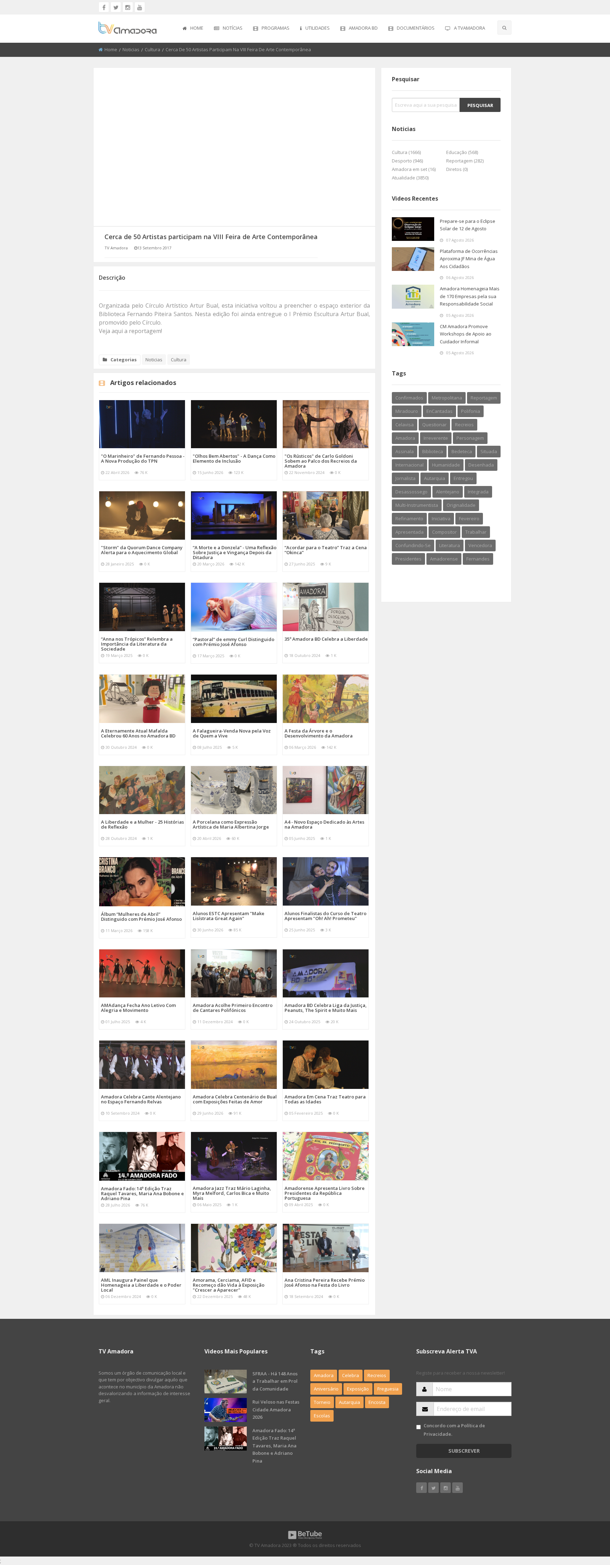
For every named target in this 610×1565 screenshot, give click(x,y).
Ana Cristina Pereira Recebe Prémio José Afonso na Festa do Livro (325, 1282)
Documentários (416, 28)
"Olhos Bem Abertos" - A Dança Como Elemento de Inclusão (234, 458)
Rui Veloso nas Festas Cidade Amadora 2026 (275, 1409)
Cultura (152, 49)
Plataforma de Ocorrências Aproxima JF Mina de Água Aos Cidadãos (469, 258)
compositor (444, 532)
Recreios (464, 424)
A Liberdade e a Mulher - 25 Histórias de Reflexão (142, 824)
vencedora (480, 545)
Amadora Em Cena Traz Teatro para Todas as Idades (325, 1099)
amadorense (444, 559)
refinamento (409, 518)
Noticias (130, 49)
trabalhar (475, 532)
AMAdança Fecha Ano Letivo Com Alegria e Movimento (138, 1007)
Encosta (377, 1402)
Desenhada (481, 465)
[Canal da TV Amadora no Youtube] (139, 7)
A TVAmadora (469, 28)
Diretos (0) (457, 169)
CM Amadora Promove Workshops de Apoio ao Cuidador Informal (465, 334)
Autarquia (349, 1402)
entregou (463, 478)
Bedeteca (461, 451)
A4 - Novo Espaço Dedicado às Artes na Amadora (324, 824)
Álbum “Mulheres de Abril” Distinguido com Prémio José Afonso (141, 916)
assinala (404, 451)
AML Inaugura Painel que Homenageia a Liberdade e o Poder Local (141, 1285)
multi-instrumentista (416, 505)
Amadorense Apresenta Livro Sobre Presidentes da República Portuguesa (325, 1193)
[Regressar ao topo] (587, 1521)
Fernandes (478, 559)
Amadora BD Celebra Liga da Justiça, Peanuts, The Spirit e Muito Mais (326, 1007)
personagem (470, 438)
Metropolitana (447, 398)
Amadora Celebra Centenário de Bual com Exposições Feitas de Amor (235, 1099)
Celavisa (404, 424)
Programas (275, 28)
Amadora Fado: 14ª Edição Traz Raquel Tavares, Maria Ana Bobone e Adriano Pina (142, 1193)
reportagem (484, 398)
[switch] (418, 1427)
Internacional (409, 465)
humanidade (446, 465)
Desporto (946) (407, 161)
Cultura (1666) (406, 152)
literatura (449, 545)
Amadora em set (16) (414, 169)
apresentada (409, 532)
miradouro (406, 411)
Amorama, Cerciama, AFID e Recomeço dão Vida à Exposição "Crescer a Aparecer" (228, 1285)
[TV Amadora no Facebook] (103, 7)
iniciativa (441, 518)
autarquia (434, 478)
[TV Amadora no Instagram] (127, 7)
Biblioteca (432, 451)
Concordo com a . (454, 1429)
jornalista (405, 478)
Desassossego (411, 491)
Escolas (322, 1415)
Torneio (322, 1402)
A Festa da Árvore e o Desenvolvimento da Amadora (319, 733)
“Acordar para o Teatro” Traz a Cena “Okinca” (326, 550)
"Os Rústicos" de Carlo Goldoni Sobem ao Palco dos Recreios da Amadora (321, 461)
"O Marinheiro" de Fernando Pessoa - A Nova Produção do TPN (143, 458)
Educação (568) (462, 152)
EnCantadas (439, 411)
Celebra (350, 1375)
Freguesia (388, 1389)
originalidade (461, 505)
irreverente (436, 438)
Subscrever (464, 1450)
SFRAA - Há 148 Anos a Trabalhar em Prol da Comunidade (275, 1381)
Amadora (405, 438)
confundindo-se (413, 545)
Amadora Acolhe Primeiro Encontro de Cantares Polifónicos (233, 1007)
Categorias (123, 359)
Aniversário (326, 1389)
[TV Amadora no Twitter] (115, 7)
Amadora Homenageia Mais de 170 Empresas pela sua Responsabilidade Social (470, 296)
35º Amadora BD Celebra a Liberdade (326, 639)
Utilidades (317, 28)
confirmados (409, 398)
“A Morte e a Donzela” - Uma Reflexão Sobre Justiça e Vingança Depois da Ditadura (234, 552)
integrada (478, 491)
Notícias (233, 28)
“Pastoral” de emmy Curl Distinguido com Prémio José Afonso (233, 641)
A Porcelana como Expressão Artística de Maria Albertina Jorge (231, 824)
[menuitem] (193, 28)
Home (196, 28)
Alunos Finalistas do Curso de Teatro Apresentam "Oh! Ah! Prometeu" (325, 915)
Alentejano (447, 491)
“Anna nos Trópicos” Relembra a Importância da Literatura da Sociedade (137, 644)
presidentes (408, 559)
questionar (434, 424)
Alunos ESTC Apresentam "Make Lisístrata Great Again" (228, 915)
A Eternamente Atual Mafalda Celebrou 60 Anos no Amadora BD (138, 733)
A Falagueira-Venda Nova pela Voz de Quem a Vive (232, 733)
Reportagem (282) (465, 161)
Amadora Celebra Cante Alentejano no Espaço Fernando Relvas (141, 1099)
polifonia (470, 411)
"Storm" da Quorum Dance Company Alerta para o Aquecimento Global (142, 550)
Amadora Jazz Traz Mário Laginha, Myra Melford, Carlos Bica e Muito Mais (232, 1193)
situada (488, 451)
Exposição (358, 1389)
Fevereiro (469, 518)
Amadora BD (363, 28)
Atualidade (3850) (410, 177)
